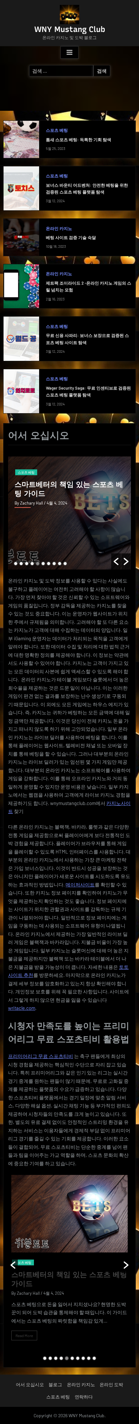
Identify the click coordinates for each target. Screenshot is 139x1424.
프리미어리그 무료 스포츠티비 (40, 1056)
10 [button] (65, 563)
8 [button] (54, 563)
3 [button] (27, 563)
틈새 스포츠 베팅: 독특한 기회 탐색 (78, 139)
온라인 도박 (111, 1384)
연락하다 (84, 1396)
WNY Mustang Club (69, 29)
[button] (116, 561)
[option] (69, 513)
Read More (24, 1335)
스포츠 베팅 (57, 130)
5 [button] (38, 563)
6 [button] (43, 563)
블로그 (55, 1384)
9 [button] (60, 563)
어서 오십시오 (30, 1384)
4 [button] (32, 563)
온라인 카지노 (59, 228)
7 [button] (49, 563)
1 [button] (16, 563)
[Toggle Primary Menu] (69, 52)
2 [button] (21, 563)
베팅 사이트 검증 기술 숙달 (71, 237)
